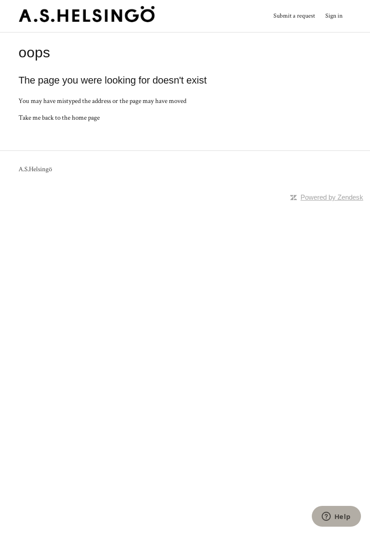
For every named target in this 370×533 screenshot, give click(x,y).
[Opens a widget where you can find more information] (336, 517)
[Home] (86, 20)
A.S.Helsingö (35, 169)
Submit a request (294, 16)
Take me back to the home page (59, 117)
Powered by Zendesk (332, 197)
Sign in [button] (333, 16)
